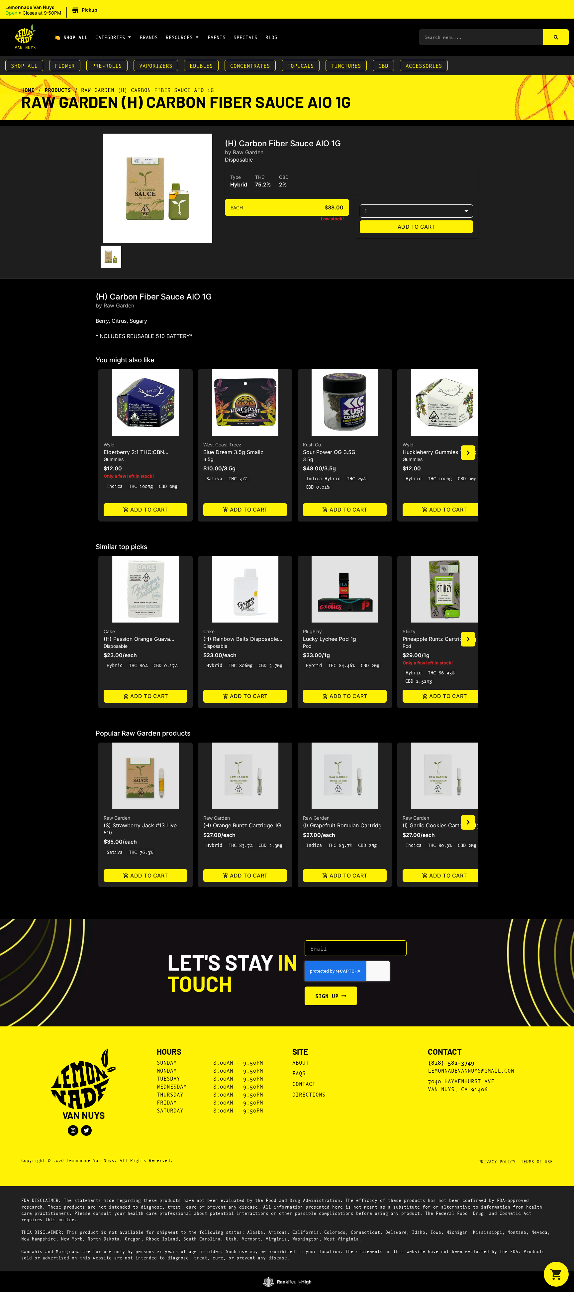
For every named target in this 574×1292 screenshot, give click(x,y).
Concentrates (250, 65)
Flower (65, 65)
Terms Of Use (537, 1161)
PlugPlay (312, 631)
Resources (179, 37)
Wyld (109, 444)
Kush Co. (312, 444)
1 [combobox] (365, 210)
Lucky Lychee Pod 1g (329, 639)
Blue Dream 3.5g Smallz (233, 452)
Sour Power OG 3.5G (329, 452)
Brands (149, 37)
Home (28, 90)
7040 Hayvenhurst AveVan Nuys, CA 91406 (461, 1085)
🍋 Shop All (70, 37)
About (300, 1062)
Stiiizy (409, 631)
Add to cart (416, 226)
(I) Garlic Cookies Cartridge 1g (441, 825)
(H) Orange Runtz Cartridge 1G (242, 825)
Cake (109, 631)
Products (58, 90)
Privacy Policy (497, 1161)
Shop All (24, 65)
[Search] (556, 37)
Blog (271, 37)
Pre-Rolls (107, 65)
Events (217, 37)
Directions (309, 1094)
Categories (110, 37)
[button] (52, 10)
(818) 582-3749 (451, 1062)
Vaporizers (155, 65)
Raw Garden (117, 818)
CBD (383, 65)
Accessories (424, 65)
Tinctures (346, 65)
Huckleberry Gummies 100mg (440, 452)
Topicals (300, 65)
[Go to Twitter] (86, 1130)
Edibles (201, 65)
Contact (304, 1083)
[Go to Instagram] (73, 1130)
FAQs (299, 1073)
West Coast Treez (222, 444)
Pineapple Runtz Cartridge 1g (439, 639)
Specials (245, 37)
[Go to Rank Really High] (287, 1282)
